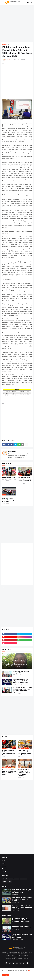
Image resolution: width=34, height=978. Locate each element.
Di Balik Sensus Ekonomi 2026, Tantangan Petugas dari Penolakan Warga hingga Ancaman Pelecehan (21, 920)
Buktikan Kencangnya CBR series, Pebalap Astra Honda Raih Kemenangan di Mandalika (9, 499)
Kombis (3, 863)
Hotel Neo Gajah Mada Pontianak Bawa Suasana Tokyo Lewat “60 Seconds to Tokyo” (8, 752)
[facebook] (9, 634)
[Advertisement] (17, 23)
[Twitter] (15, 444)
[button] (2, 2)
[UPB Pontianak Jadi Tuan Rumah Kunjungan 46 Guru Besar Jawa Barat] (7, 674)
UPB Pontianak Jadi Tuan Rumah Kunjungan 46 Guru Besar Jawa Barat (22, 672)
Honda (9, 44)
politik (9, 881)
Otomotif (12, 440)
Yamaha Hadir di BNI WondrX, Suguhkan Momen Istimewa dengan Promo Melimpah (22, 899)
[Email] (22, 444)
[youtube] (9, 637)
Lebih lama (29, 587)
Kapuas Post (12, 451)
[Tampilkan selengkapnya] (26, 444)
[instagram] (24, 637)
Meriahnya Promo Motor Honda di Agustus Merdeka (9, 478)
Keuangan (8, 878)
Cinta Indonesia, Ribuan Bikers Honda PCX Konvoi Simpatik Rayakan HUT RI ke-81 (24, 480)
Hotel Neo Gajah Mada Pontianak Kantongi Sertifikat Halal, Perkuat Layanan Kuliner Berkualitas (24, 772)
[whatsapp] (24, 640)
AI (3, 878)
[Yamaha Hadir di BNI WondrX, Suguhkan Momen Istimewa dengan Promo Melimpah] (6, 900)
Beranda (4, 44)
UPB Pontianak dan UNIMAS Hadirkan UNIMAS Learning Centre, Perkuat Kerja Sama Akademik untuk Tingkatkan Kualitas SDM (22, 690)
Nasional (4, 866)
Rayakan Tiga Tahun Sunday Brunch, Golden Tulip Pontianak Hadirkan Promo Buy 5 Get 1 (24, 752)
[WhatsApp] (19, 444)
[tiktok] (9, 643)
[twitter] (24, 634)
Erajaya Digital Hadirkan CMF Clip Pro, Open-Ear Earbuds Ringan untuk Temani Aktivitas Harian (22, 907)
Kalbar (3, 860)
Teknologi (4, 871)
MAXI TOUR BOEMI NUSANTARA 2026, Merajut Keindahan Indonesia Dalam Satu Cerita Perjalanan (21, 891)
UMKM (4, 881)
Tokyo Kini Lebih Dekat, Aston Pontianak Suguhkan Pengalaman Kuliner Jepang (9, 772)
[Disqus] (17, 564)
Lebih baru (4, 587)
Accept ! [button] (5, 975)
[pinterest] (9, 640)
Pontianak (23, 878)
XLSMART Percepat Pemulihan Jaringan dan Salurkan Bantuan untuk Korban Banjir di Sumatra (21, 681)
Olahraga (4, 868)
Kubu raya (15, 878)
